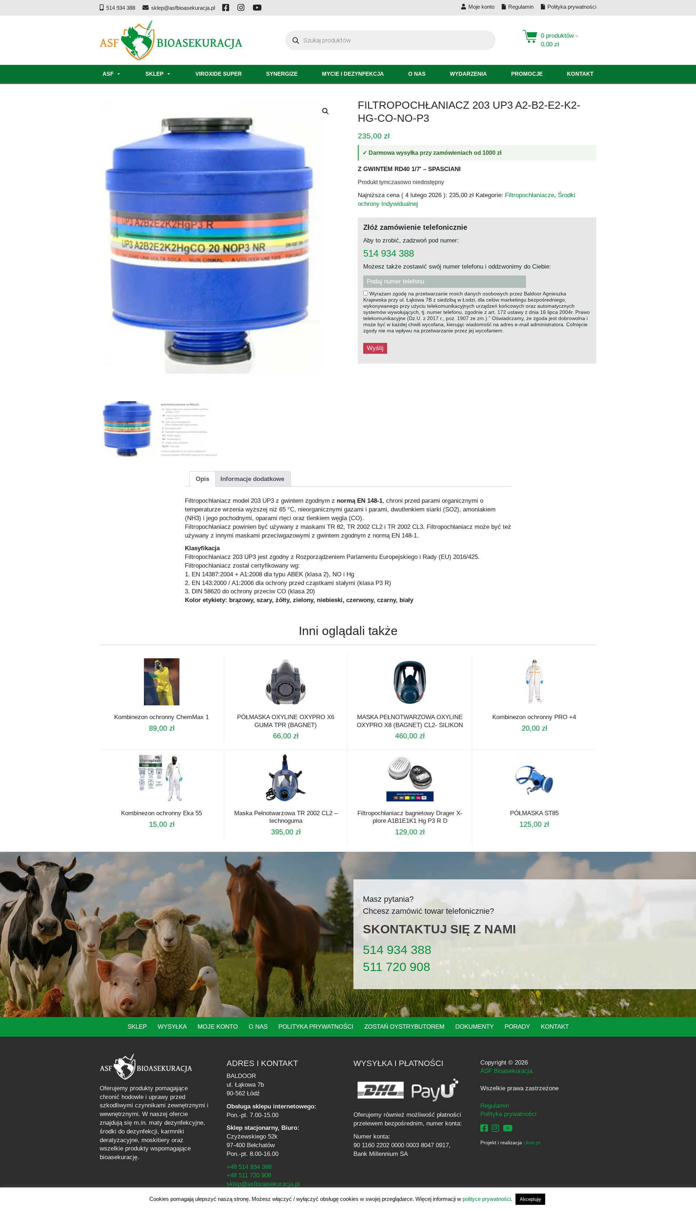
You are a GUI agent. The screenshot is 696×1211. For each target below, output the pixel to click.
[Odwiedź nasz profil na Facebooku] (226, 8)
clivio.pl (531, 1142)
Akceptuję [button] (530, 1199)
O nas (417, 74)
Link (170, 705)
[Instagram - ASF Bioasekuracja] (495, 1128)
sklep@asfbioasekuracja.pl (263, 1184)
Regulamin (494, 1105)
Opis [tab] (202, 479)
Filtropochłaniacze (529, 195)
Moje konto (218, 1026)
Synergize (282, 74)
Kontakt (580, 74)
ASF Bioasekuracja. (507, 1070)
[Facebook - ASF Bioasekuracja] (484, 1128)
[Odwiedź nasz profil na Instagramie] (241, 8)
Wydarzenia (468, 74)
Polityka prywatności (315, 1026)
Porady (517, 1026)
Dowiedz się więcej (276, 804)
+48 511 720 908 (249, 1175)
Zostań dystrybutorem (404, 1026)
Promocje (527, 74)
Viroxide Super (218, 74)
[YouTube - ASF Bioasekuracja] (508, 1128)
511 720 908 (396, 967)
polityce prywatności (487, 1199)
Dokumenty (474, 1026)
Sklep (154, 74)
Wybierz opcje (152, 705)
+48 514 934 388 (249, 1167)
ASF (108, 74)
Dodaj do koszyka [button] (400, 804)
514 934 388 (388, 253)
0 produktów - (559, 40)
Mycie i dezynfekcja (353, 74)
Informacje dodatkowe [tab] (252, 479)
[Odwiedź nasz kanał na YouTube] (258, 8)
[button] (325, 111)
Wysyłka (172, 1026)
